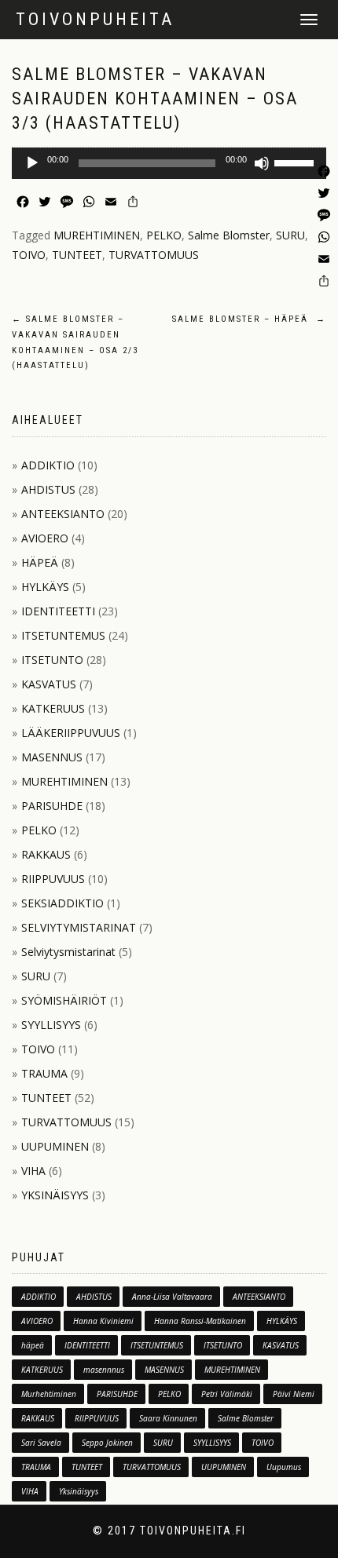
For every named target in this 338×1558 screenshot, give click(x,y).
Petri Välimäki (226, 1393)
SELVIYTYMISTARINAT (78, 927)
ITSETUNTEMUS (63, 635)
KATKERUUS (53, 708)
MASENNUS (52, 757)
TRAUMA (44, 1073)
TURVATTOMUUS (153, 254)
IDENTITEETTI (58, 611)
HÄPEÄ (39, 562)
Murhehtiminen (48, 1393)
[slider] (296, 162)
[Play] (32, 163)
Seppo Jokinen (107, 1442)
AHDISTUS (48, 489)
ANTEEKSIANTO (63, 513)
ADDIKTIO (48, 465)
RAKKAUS (46, 854)
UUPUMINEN (55, 1146)
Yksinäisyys (78, 1491)
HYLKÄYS (45, 586)
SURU (290, 235)
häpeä (32, 1345)
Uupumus (283, 1466)
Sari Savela (41, 1442)
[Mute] (262, 163)
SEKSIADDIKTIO (62, 903)
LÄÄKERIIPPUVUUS (70, 732)
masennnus (103, 1369)
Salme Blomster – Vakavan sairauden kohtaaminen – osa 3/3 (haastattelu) (155, 98)
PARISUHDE (52, 805)
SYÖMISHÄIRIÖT (64, 1000)
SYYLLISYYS (51, 1024)
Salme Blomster (229, 235)
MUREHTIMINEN (96, 235)
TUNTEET (77, 254)
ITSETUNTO (52, 659)
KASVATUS (48, 684)
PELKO (164, 235)
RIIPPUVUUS (53, 878)
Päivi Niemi (293, 1393)
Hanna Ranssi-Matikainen (200, 1320)
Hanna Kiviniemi (103, 1320)
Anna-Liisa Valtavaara (172, 1296)
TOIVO (29, 254)
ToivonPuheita (95, 19)
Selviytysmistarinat (68, 951)
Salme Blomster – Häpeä (249, 319)
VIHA (33, 1170)
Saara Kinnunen (168, 1418)
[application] (169, 163)
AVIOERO (44, 538)
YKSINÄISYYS (55, 1195)
